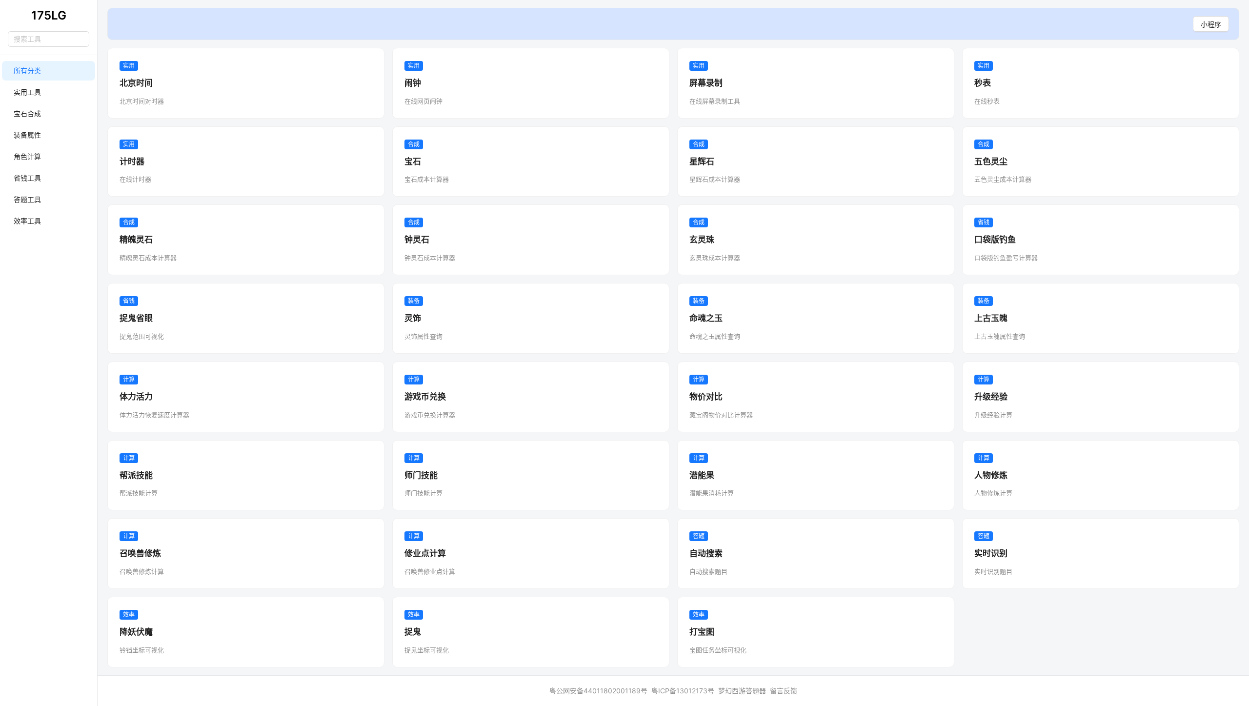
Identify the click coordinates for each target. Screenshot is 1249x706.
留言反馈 (783, 690)
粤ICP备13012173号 (682, 690)
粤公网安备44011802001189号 (598, 690)
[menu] (48, 146)
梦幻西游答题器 (742, 690)
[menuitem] (48, 71)
